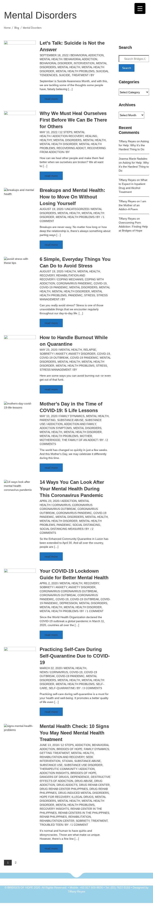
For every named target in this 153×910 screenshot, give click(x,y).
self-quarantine (62, 688)
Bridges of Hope (69, 749)
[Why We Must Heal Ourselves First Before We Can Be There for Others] (20, 122)
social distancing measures (61, 528)
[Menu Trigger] (139, 8)
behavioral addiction (80, 59)
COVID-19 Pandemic (54, 287)
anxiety (61, 353)
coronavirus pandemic (74, 283)
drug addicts (67, 784)
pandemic (75, 295)
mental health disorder (58, 144)
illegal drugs (82, 796)
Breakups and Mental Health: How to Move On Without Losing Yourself (72, 196)
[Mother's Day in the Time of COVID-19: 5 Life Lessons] (20, 405)
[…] (70, 89)
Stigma (67, 761)
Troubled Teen (51, 824)
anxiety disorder (81, 353)
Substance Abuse (70, 420)
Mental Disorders (67, 140)
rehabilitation (79, 816)
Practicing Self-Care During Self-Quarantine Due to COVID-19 (75, 656)
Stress (89, 295)
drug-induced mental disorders (83, 792)
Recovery (47, 275)
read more (51, 98)
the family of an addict (80, 440)
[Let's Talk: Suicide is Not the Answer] (20, 52)
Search (126, 68)
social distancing (86, 524)
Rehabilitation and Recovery (62, 757)
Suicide (64, 75)
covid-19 (100, 283)
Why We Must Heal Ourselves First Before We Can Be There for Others (73, 120)
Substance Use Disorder (83, 765)
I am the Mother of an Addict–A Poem (132, 205)
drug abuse (84, 780)
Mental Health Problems (75, 71)
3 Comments (92, 688)
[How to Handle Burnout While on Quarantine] (20, 346)
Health (70, 271)
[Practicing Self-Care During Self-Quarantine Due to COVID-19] (20, 658)
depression (68, 603)
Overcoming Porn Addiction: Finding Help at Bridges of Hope (133, 226)
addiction (55, 424)
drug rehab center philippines (64, 788)
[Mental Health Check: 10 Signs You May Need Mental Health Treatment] (20, 727)
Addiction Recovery (67, 136)
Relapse (89, 349)
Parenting (48, 420)
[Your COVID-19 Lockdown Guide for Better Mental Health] (20, 580)
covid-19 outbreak (54, 357)
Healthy (46, 140)
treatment (80, 75)
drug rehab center (94, 784)
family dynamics (71, 416)
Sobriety (47, 353)
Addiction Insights (54, 773)
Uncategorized (77, 209)
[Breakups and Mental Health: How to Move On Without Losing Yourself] (20, 191)
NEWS (44, 672)
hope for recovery (55, 796)
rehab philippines (53, 816)
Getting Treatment (55, 753)
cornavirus (61, 505)
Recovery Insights (54, 808)
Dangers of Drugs (54, 776)
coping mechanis (70, 279)
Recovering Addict (71, 148)
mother (86, 436)
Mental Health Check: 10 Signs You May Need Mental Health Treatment (74, 732)
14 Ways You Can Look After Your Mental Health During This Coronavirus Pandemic (72, 488)
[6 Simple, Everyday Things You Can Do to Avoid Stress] (20, 260)
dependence (79, 776)
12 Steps (65, 132)
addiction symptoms (56, 428)
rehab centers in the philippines (83, 812)
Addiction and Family (80, 424)
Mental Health (51, 59)
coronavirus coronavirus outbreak (68, 591)
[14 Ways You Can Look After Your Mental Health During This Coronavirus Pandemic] (20, 485)
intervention (84, 63)
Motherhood (50, 440)
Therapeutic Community (58, 769)
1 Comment (95, 611)
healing (91, 136)
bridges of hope (83, 773)
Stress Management (55, 369)
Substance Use (51, 765)
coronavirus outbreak (58, 595)
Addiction (69, 501)
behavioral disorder (56, 63)
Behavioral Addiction (87, 55)
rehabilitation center (57, 820)
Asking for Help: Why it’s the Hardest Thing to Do (134, 145)
